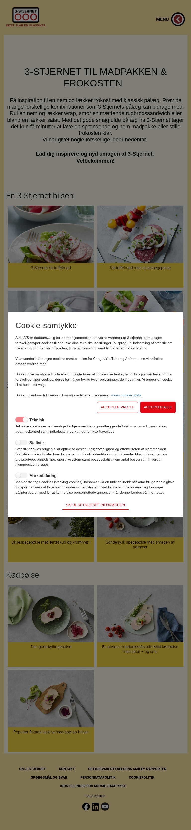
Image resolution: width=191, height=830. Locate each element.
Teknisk (36, 420)
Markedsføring (43, 476)
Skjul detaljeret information (95, 505)
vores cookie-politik (126, 395)
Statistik (37, 443)
